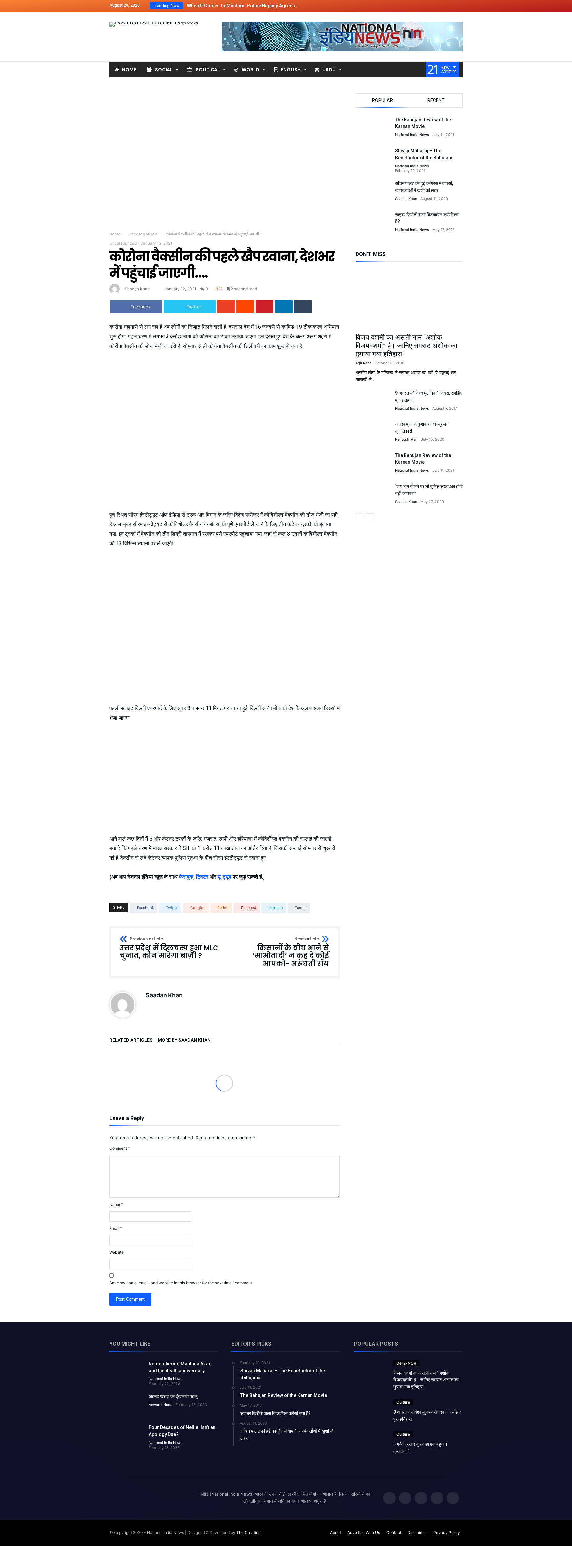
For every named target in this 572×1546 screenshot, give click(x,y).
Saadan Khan (137, 288)
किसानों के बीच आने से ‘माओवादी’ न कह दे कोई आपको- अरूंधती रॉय (291, 952)
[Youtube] (445, 6)
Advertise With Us (363, 1532)
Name (116, 1204)
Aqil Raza (363, 363)
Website (116, 1252)
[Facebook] (408, 6)
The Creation (248, 1532)
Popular (382, 100)
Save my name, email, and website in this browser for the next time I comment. (181, 1282)
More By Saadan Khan (184, 1040)
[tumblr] (303, 306)
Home (114, 234)
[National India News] (153, 21)
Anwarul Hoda (160, 1404)
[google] (226, 306)
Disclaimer (417, 1532)
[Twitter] (420, 6)
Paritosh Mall (406, 439)
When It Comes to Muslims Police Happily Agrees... (241, 5)
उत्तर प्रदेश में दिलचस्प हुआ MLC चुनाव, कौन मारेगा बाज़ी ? (169, 948)
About (335, 1532)
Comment (119, 1148)
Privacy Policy (446, 1532)
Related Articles (131, 1040)
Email (115, 1228)
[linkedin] (284, 306)
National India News (412, 134)
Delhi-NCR (406, 1363)
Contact (393, 1532)
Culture (403, 1402)
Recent (436, 100)
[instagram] (457, 6)
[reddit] (245, 306)
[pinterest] (264, 306)
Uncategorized (143, 234)
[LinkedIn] (433, 6)
